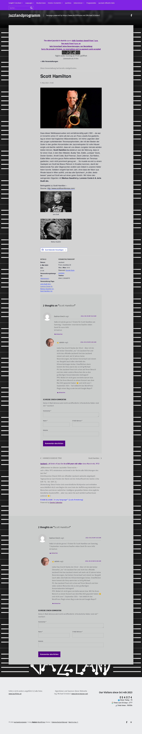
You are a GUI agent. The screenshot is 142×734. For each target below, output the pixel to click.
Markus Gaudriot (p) (47, 289)
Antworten (59, 334)
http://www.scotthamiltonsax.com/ (61, 188)
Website (45, 430)
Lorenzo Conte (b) (46, 286)
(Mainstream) (44, 278)
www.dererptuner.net (79, 694)
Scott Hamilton (94, 458)
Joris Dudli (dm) (45, 284)
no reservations (69, 49)
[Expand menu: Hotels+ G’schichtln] (62, 3)
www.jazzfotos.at (15, 694)
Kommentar (47, 411)
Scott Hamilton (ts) (46, 291)
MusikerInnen (41, 3)
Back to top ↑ (73, 722)
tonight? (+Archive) (15, 3)
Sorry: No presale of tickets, (52, 49)
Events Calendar (56, 503)
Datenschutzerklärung (59, 722)
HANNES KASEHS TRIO (52, 458)
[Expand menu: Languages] (33, 3)
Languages (29, 3)
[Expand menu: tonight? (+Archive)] (22, 3)
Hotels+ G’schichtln (54, 3)
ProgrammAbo (91, 3)
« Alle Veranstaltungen (49, 61)
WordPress (41, 722)
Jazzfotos (68, 3)
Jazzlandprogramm (24, 15)
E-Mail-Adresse (77, 421)
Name (45, 421)
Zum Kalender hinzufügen (54, 250)
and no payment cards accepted (88, 49)
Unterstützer (78, 3)
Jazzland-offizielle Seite (106, 3)
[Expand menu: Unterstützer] (83, 3)
